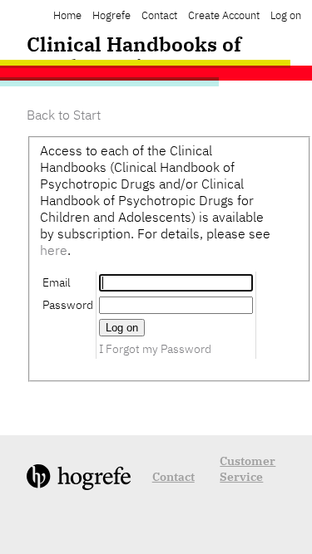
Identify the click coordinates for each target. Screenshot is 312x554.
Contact (159, 15)
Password (67, 304)
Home (67, 15)
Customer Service (247, 468)
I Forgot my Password (155, 348)
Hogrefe (111, 15)
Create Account (224, 15)
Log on (285, 15)
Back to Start (64, 114)
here (53, 250)
